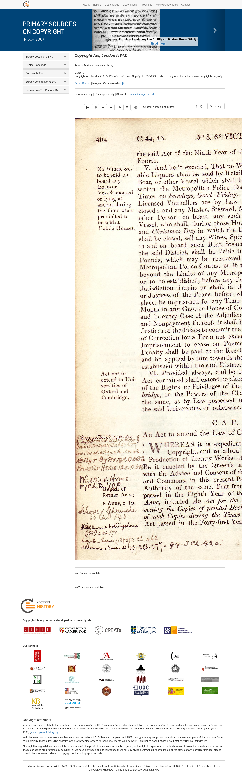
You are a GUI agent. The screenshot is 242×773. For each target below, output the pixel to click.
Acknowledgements (167, 4)
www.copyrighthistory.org (45, 732)
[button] (102, 30)
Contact (185, 4)
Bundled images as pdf (141, 94)
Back (77, 83)
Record (86, 83)
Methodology (112, 4)
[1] (123, 83)
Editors (97, 4)
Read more (158, 43)
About (86, 4)
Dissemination (130, 4)
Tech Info (147, 4)
